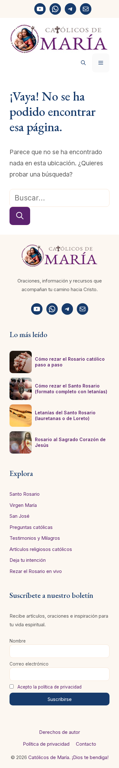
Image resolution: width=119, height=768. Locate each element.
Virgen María (23, 505)
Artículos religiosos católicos (41, 549)
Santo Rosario (25, 494)
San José (20, 516)
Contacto (86, 744)
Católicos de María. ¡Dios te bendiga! (68, 757)
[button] (83, 62)
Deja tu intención (28, 560)
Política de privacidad (46, 744)
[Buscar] (20, 216)
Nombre (18, 641)
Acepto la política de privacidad (49, 686)
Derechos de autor (59, 732)
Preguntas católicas (31, 527)
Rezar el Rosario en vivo (36, 571)
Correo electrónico (29, 663)
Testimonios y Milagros (35, 538)
